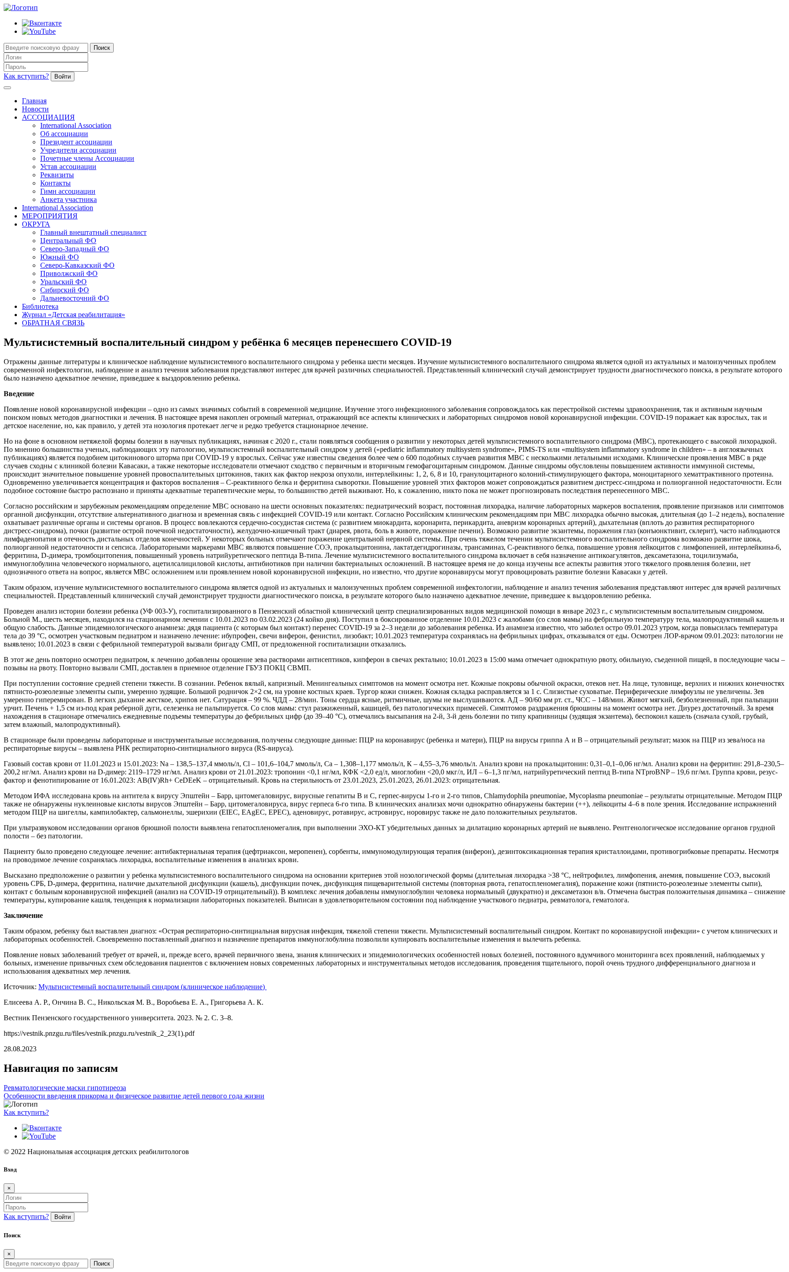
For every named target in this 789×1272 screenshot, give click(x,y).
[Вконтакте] (42, 23)
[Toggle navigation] (7, 87)
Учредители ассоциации (78, 150)
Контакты (55, 183)
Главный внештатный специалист (93, 232)
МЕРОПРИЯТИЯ (50, 216)
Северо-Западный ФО (74, 249)
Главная (34, 101)
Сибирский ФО (64, 290)
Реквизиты (57, 175)
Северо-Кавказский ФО (77, 265)
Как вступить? (26, 76)
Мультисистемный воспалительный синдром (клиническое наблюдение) (152, 987)
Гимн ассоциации (67, 191)
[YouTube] (39, 31)
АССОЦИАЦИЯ (48, 117)
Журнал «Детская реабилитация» (73, 314)
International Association (75, 125)
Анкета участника (68, 199)
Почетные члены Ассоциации (87, 158)
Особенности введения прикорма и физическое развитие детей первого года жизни (134, 1096)
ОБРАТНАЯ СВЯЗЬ (53, 323)
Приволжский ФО (69, 273)
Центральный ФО (68, 240)
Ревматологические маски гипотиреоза (65, 1088)
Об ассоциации (64, 134)
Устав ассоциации (68, 166)
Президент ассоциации (76, 142)
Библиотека (40, 306)
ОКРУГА (36, 224)
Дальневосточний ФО (74, 298)
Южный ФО (59, 257)
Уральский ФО (63, 282)
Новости (35, 109)
